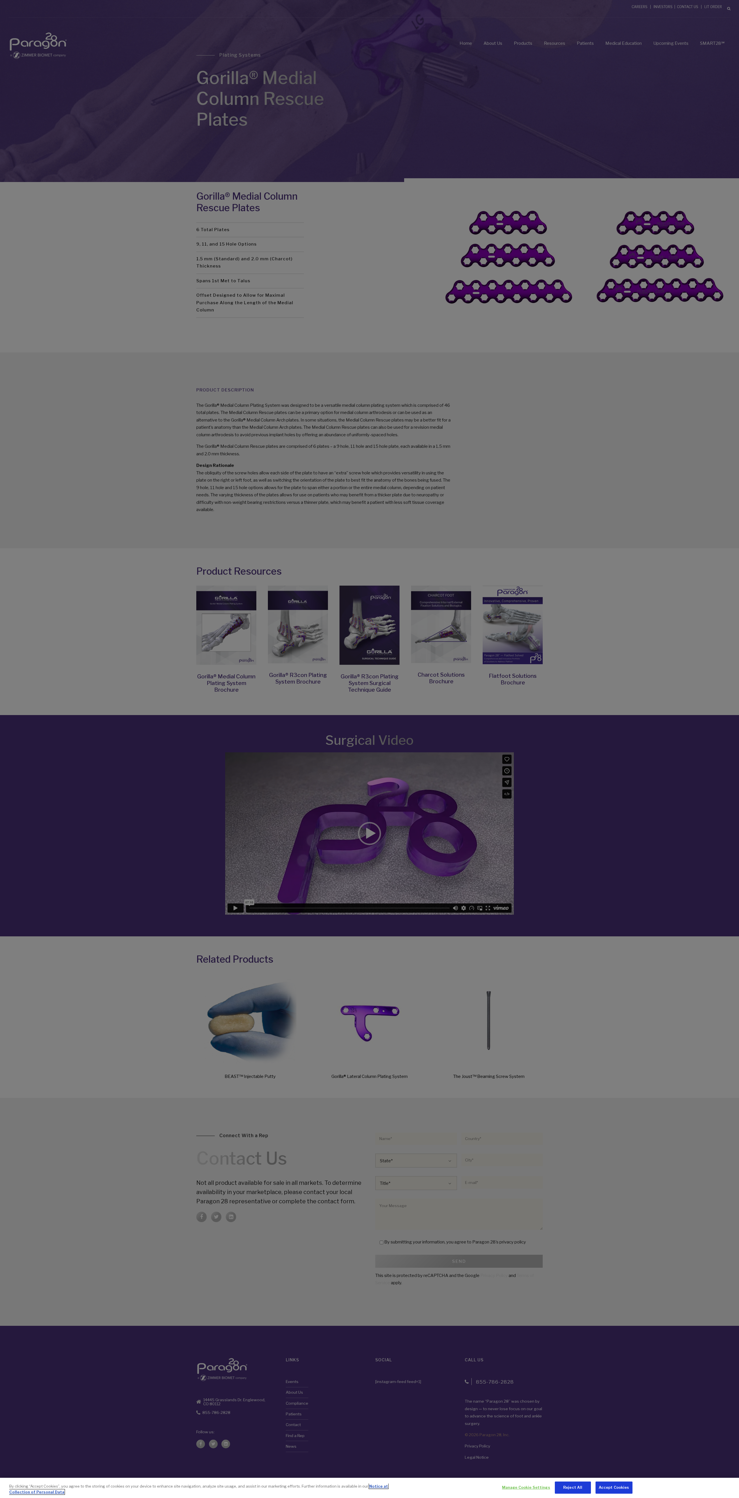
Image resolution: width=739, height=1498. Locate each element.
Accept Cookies (614, 1487)
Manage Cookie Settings (526, 1487)
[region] (369, 1488)
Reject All (572, 1487)
